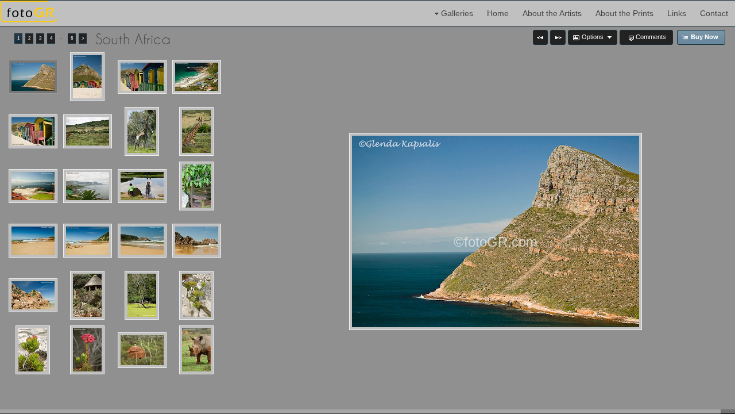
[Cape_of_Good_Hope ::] (33, 77)
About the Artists (552, 13)
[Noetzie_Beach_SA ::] (33, 241)
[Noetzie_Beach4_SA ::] (196, 241)
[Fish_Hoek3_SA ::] (33, 131)
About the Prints (624, 13)
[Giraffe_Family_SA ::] (87, 131)
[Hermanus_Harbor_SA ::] (33, 186)
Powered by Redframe (695, 403)
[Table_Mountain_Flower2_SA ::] (32, 349)
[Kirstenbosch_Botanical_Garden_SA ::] (196, 186)
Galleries (457, 13)
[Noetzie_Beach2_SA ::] (87, 241)
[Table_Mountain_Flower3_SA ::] (87, 349)
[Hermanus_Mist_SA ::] (87, 186)
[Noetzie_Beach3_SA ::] (142, 241)
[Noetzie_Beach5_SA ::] (33, 295)
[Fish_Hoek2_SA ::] (142, 77)
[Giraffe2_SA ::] (196, 131)
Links (676, 13)
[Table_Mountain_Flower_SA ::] (196, 295)
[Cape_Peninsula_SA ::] (196, 77)
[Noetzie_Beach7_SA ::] (87, 295)
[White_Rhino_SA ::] (196, 349)
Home (498, 13)
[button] (540, 37)
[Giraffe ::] (141, 131)
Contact (714, 13)
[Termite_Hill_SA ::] (142, 350)
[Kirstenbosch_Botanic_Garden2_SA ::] (142, 186)
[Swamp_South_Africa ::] (141, 295)
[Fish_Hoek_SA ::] (87, 76)
